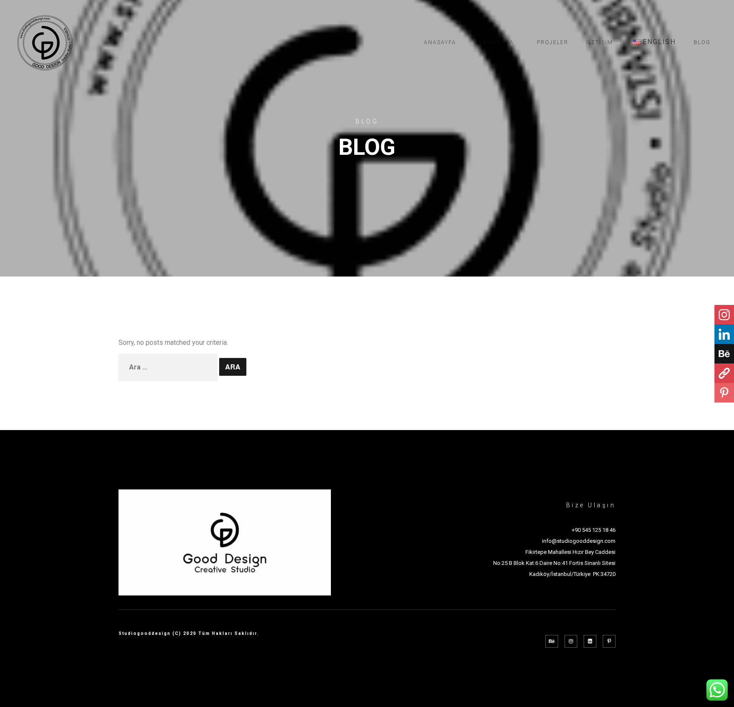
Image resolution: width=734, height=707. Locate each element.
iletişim (599, 42)
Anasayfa (440, 42)
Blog (702, 42)
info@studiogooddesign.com (578, 541)
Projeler (552, 42)
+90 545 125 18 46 (593, 530)
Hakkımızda (494, 42)
